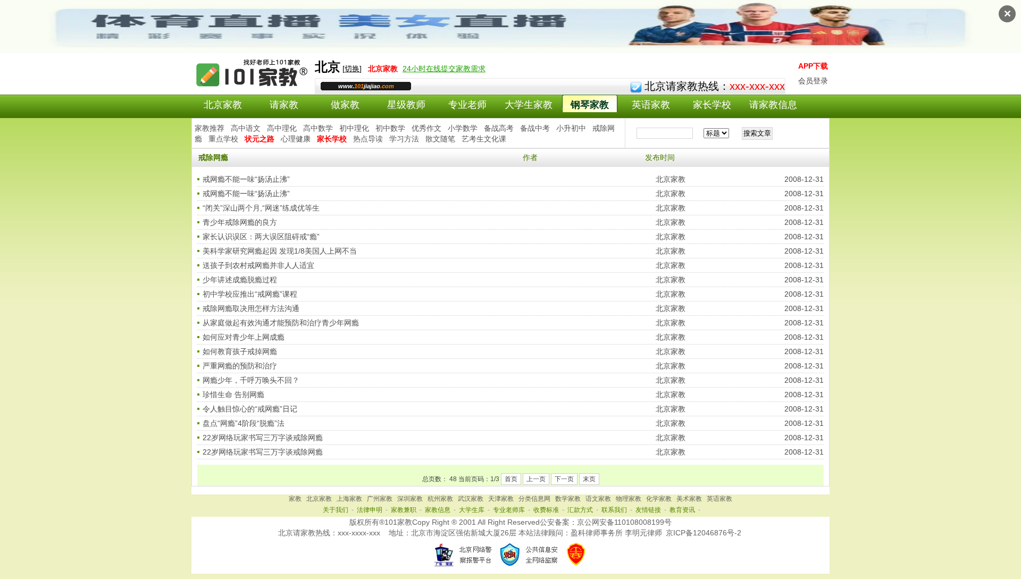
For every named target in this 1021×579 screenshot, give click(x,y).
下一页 (564, 479)
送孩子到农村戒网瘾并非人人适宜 (258, 265)
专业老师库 (509, 510)
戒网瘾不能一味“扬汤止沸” (246, 179)
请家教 (284, 104)
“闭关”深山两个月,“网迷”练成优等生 (261, 208)
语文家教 (598, 498)
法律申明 (369, 510)
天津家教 (501, 498)
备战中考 (535, 128)
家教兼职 (403, 510)
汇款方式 (580, 510)
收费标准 (546, 510)
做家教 (345, 104)
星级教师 (406, 104)
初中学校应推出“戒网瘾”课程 (250, 294)
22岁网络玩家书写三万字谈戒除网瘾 (263, 437)
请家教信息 (773, 104)
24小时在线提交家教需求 (444, 68)
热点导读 (368, 139)
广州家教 (379, 498)
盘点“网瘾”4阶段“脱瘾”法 (243, 423)
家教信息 (437, 510)
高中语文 (246, 128)
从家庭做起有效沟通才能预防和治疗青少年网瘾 (281, 322)
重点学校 (223, 139)
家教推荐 (209, 128)
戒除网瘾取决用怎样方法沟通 (251, 308)
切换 (352, 68)
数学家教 (568, 498)
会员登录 (813, 81)
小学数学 (463, 128)
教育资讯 (682, 510)
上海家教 (349, 498)
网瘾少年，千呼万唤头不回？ (251, 380)
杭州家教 (440, 498)
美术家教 (689, 498)
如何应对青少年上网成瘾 (243, 337)
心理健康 (296, 139)
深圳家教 (410, 498)
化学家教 (659, 498)
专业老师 (467, 104)
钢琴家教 (590, 104)
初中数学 (390, 128)
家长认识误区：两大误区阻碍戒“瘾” (261, 236)
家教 (295, 498)
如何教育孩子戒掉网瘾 (240, 351)
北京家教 (223, 104)
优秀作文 (426, 128)
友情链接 (648, 510)
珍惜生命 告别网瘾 (233, 394)
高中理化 (282, 128)
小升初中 (571, 128)
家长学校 (712, 104)
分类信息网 (534, 498)
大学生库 (471, 510)
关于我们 (335, 510)
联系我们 (614, 510)
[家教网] (253, 89)
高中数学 (318, 128)
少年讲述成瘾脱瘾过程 (240, 279)
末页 (589, 479)
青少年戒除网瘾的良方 (240, 222)
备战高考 (499, 128)
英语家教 (651, 104)
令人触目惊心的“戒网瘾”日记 (250, 409)
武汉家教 (470, 498)
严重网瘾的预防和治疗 (240, 366)
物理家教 (628, 498)
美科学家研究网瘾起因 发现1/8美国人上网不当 (280, 251)
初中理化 (354, 128)
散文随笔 (440, 139)
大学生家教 (529, 104)
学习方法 (404, 139)
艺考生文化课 (484, 139)
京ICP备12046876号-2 (703, 532)
